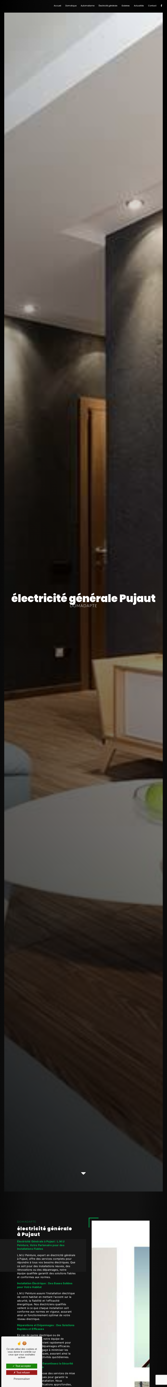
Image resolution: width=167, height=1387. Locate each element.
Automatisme (87, 5)
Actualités (139, 5)
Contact (152, 5)
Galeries (125, 5)
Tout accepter (23, 1366)
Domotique (70, 5)
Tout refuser (23, 1372)
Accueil (57, 5)
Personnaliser (22, 1379)
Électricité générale (108, 5)
